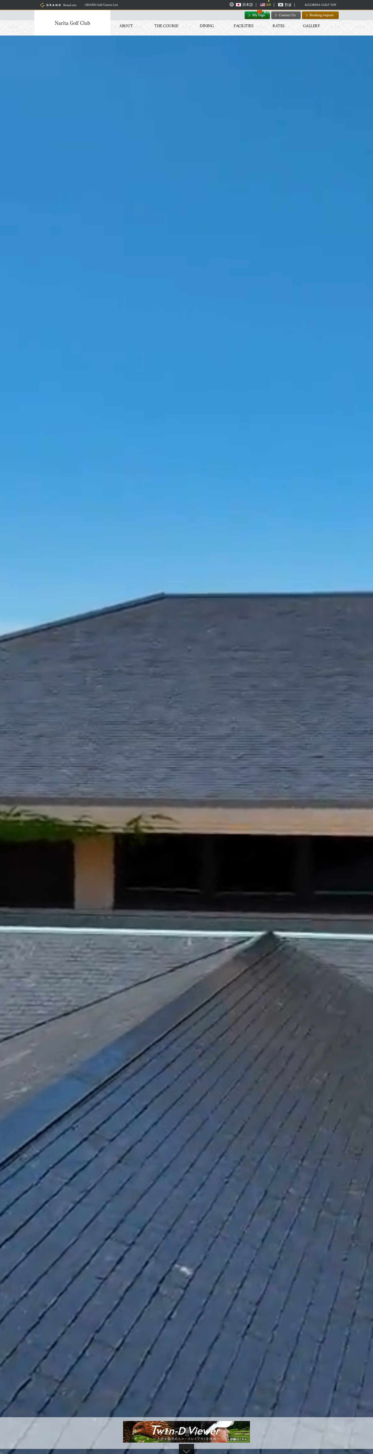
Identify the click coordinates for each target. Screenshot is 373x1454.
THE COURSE (166, 26)
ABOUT (126, 26)
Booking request (322, 15)
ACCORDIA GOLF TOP (320, 5)
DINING (207, 26)
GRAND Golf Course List (101, 5)
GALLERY (311, 26)
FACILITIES (243, 26)
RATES (278, 26)
